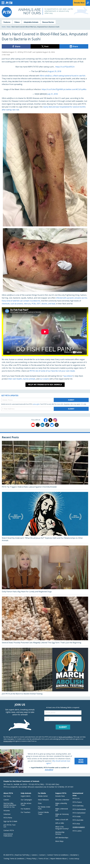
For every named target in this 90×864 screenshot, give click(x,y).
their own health (15, 379)
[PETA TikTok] (47, 425)
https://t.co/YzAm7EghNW (52, 89)
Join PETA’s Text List (9, 826)
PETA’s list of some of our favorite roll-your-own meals (52, 371)
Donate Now (60, 796)
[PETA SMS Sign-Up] (38, 425)
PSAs (40, 803)
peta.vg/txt (36, 404)
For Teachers (25, 812)
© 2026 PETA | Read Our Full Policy (16, 855)
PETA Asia (76, 824)
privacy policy (8, 741)
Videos (17, 22)
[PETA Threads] (57, 425)
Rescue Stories (48, 22)
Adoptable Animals (31, 22)
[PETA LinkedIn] (42, 425)
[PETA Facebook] (46, 420)
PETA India (76, 816)
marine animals (29, 379)
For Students (25, 809)
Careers (6, 800)
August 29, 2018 (54, 71)
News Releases (43, 800)
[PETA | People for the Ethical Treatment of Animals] (7, 12)
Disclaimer (74, 855)
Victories (7, 810)
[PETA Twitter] (50, 420)
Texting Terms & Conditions (14, 858)
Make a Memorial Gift (61, 810)
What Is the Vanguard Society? (62, 828)
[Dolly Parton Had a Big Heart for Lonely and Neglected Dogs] (45, 569)
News (8, 27)
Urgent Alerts (25, 796)
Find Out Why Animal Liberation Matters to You (10, 805)
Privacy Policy (31, 858)
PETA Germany (78, 806)
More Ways (59, 841)
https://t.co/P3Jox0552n (65, 66)
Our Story (7, 796)
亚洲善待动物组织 (79, 827)
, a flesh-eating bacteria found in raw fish (62, 75)
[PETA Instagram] (55, 420)
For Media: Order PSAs (44, 808)
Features (7, 22)
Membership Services (59, 833)
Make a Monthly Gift (61, 804)
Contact (42, 855)
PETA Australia (78, 820)
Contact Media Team (43, 813)
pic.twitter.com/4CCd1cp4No (74, 89)
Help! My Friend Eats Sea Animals (45, 385)
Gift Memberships (61, 837)
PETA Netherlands (79, 809)
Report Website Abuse (58, 858)
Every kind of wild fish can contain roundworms (21, 301)
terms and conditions (66, 737)
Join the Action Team (26, 804)
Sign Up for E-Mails (10, 821)
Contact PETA (9, 830)
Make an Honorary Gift (62, 815)
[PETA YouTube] (33, 425)
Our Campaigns (26, 800)
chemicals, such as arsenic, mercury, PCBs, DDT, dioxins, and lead (28, 303)
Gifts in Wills (59, 823)
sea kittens (68, 376)
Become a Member (62, 800)
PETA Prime (8, 818)
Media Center (43, 796)
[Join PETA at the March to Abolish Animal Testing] (45, 672)
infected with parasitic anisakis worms (71, 298)
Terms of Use (43, 858)
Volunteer (7, 814)
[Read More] (45, 761)
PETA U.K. (76, 798)
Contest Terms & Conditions (57, 855)
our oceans (44, 379)
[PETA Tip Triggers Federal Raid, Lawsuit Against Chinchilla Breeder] (45, 465)
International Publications (8, 835)
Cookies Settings (74, 858)
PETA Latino (77, 831)
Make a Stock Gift (61, 819)
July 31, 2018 (52, 94)
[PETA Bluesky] (52, 425)
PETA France (77, 802)
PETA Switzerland (79, 813)
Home (4, 27)
